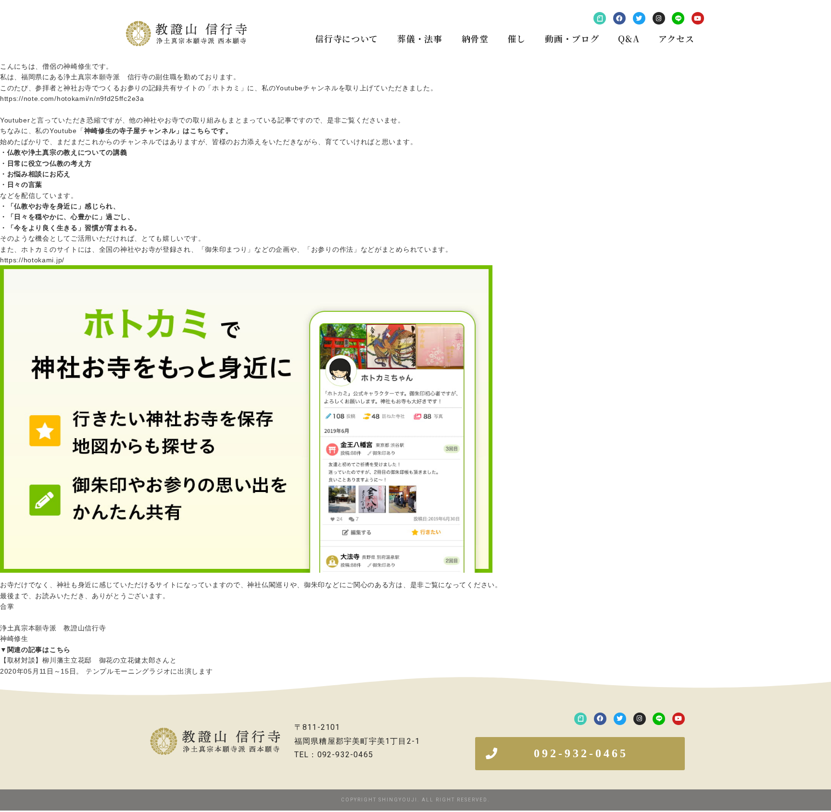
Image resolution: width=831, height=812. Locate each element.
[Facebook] (619, 18)
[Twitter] (639, 18)
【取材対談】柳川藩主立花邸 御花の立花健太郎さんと (88, 660)
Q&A (628, 38)
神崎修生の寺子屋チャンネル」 (133, 131)
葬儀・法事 (419, 38)
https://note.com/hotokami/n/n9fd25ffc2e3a (72, 98)
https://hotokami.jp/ (32, 260)
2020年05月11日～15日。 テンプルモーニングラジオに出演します (106, 671)
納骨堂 (475, 38)
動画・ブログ (572, 38)
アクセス (676, 38)
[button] (580, 753)
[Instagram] (659, 18)
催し (517, 38)
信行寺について (346, 38)
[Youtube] (698, 18)
